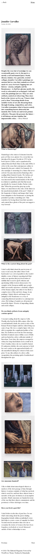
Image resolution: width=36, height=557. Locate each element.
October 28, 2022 (6, 24)
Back (4, 2)
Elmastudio (26, 553)
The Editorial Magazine (15, 550)
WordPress (5, 553)
